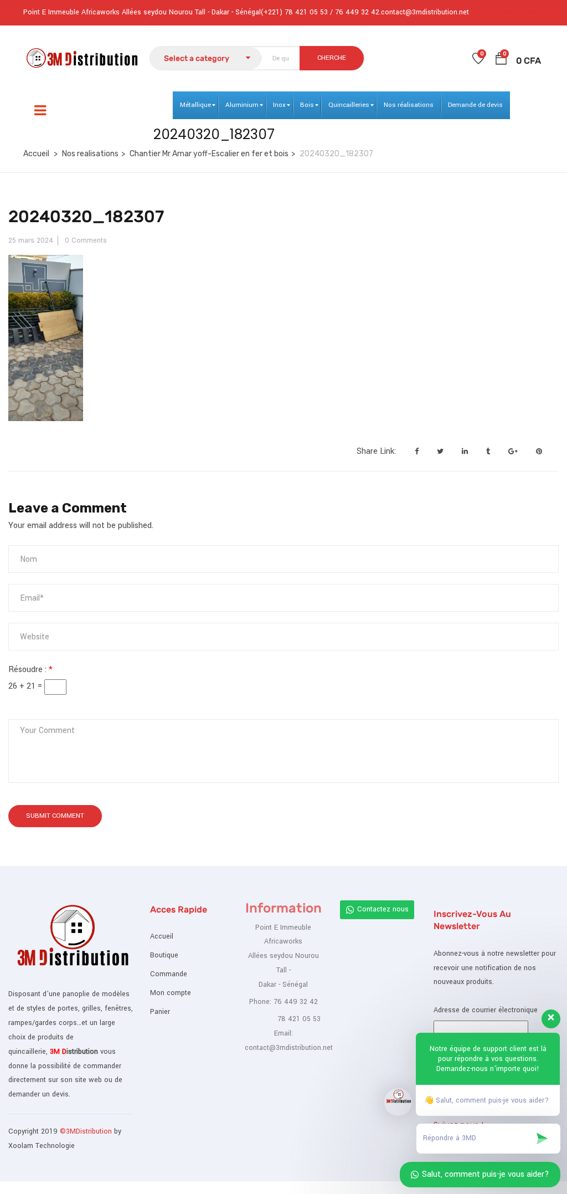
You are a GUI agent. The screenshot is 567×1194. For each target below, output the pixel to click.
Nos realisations (90, 153)
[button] (501, 60)
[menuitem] (195, 105)
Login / (508, 11)
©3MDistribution (87, 1131)
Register (532, 11)
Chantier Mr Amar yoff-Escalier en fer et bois (209, 153)
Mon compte (170, 993)
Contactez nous (383, 909)
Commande (168, 974)
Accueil (36, 153)
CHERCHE (331, 58)
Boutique (164, 955)
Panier (160, 1012)
